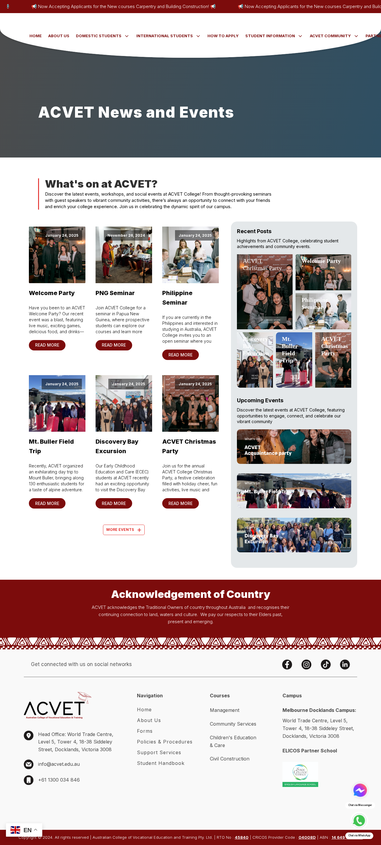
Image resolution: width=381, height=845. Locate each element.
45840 (242, 837)
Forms (145, 731)
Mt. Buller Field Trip (51, 446)
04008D (307, 837)
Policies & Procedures (165, 742)
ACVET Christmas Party (189, 446)
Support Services (159, 752)
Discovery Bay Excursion (117, 446)
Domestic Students (98, 35)
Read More (47, 344)
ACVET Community (330, 35)
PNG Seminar (115, 293)
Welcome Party (52, 293)
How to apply (223, 35)
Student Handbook (161, 763)
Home (35, 35)
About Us (58, 35)
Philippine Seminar (177, 297)
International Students (164, 35)
